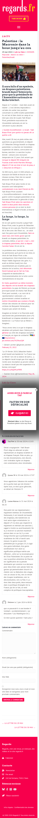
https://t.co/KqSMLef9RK (12, 369)
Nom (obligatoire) (9, 657)
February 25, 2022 (9, 347)
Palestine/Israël (8, 57)
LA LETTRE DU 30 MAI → (24, 727)
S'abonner (9, 758)
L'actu (6, 36)
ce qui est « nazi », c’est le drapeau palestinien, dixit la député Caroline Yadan (18, 243)
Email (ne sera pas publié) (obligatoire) (17, 667)
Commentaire (7, 630)
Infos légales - (9, 807)
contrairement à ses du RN (17, 189)
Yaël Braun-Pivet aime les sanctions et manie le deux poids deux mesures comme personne (17, 204)
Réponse (31, 469)
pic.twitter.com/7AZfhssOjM (13, 340)
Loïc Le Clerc (19, 52)
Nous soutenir (12, 795)
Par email (9, 774)
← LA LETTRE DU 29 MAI (12, 723)
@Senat (5, 333)
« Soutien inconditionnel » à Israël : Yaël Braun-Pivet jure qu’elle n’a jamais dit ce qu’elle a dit (18, 132)
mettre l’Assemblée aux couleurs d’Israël (18, 301)
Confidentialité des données (24, 807)
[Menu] (18, 27)
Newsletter (10, 770)
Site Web (5, 677)
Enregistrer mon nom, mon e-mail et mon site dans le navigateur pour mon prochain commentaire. (18, 691)
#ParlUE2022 (9, 338)
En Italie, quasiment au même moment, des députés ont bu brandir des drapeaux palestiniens (18, 285)
